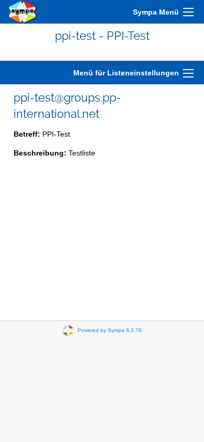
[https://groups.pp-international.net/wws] (23, 12)
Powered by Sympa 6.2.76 (109, 330)
